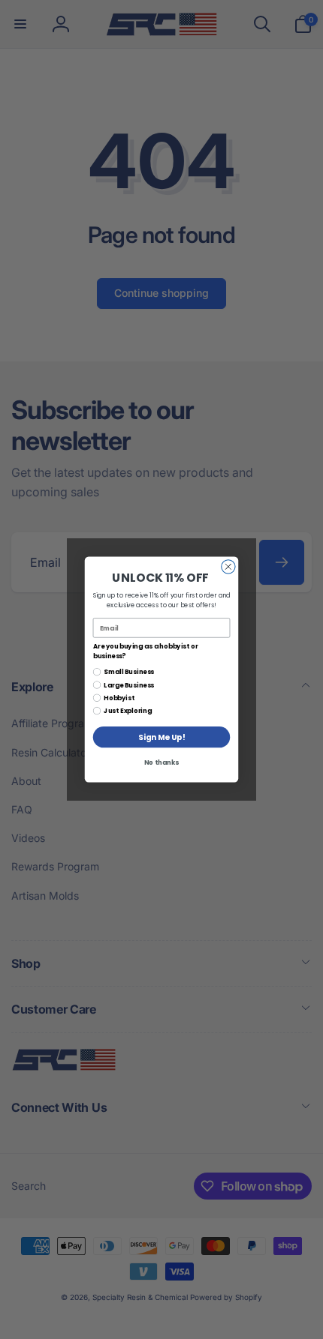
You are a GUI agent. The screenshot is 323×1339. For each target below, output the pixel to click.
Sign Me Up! (161, 737)
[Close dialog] (228, 567)
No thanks (161, 763)
